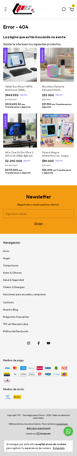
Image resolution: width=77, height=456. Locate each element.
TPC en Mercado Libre (15, 324)
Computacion (10, 265)
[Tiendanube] (38, 434)
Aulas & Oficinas (12, 272)
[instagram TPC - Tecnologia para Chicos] (28, 343)
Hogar (6, 258)
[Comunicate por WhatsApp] (68, 431)
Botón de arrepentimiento (38, 428)
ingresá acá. (62, 424)
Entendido (59, 448)
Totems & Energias (14, 287)
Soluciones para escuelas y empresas (24, 294)
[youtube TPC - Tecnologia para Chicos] (48, 343)
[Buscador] (64, 10)
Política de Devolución (15, 331)
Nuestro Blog (10, 309)
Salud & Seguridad (13, 279)
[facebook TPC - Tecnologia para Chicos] (38, 343)
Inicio (6, 251)
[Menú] (6, 10)
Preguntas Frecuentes (16, 316)
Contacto (8, 302)
